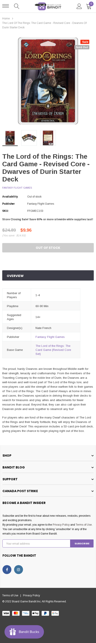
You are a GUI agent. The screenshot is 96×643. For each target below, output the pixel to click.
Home (6, 18)
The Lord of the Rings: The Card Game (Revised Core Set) (53, 350)
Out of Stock (48, 248)
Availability (10, 196)
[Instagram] (18, 569)
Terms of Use (84, 524)
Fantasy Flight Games (17, 187)
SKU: (5, 210)
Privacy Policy (61, 524)
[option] (48, 81)
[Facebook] (6, 569)
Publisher (8, 203)
